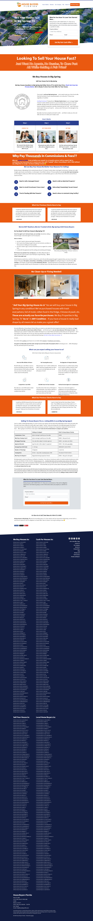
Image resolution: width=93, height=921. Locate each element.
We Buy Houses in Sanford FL (18, 640)
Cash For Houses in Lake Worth (42, 712)
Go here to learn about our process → (53, 335)
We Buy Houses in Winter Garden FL (20, 681)
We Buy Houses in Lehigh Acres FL (19, 568)
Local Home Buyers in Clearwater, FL (43, 747)
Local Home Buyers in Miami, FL (42, 721)
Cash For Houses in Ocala (41, 645)
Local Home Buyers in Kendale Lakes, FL (43, 833)
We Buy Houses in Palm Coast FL (19, 593)
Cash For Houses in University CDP (42, 677)
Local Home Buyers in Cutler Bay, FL (43, 869)
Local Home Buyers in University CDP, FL (43, 855)
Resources (77, 547)
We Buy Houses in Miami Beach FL (19, 595)
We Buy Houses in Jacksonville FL (19, 542)
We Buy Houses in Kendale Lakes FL (20, 655)
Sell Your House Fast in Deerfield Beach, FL (21, 783)
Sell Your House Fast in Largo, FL (19, 780)
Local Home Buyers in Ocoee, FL (42, 852)
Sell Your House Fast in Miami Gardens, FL (21, 757)
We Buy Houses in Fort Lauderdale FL (20, 557)
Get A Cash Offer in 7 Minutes (72, 13)
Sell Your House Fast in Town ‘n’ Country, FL (21, 778)
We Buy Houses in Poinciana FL (19, 626)
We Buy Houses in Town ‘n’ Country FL (20, 600)
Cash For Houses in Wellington (41, 633)
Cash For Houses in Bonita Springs (42, 650)
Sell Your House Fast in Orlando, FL (19, 725)
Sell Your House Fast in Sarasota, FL (20, 835)
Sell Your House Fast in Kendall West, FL (20, 884)
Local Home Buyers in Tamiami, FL (42, 838)
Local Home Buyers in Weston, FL (42, 795)
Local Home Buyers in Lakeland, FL (42, 752)
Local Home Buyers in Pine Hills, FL (42, 788)
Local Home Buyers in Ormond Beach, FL (43, 867)
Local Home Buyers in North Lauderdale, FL (44, 864)
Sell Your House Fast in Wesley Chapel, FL (21, 840)
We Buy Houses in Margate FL (18, 653)
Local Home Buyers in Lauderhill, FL (42, 793)
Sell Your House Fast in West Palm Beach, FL (21, 756)
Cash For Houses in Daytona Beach (42, 624)
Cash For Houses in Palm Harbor (42, 638)
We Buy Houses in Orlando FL (18, 547)
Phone (51, 35)
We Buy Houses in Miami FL (18, 544)
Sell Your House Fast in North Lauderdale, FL (21, 864)
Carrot (32, 915)
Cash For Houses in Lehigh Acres (42, 568)
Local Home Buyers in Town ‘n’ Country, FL (44, 778)
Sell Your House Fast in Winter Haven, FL (20, 862)
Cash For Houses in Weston (41, 617)
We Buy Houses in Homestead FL (19, 621)
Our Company (58, 4)
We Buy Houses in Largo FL (18, 602)
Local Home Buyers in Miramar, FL (42, 740)
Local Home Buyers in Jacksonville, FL (43, 720)
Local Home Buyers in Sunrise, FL (42, 764)
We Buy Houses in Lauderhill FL (19, 616)
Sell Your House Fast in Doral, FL (19, 809)
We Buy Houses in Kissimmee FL (19, 614)
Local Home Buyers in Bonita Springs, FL (43, 828)
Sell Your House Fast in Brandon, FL (20, 751)
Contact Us (77, 543)
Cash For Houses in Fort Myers (42, 598)
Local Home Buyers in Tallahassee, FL (43, 732)
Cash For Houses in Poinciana (41, 626)
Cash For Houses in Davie (41, 583)
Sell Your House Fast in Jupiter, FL (19, 807)
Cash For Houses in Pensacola (41, 669)
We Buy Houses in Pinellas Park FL (19, 665)
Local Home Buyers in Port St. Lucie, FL (43, 730)
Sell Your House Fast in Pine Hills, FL (20, 788)
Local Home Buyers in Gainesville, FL (43, 742)
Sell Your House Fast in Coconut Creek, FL (21, 819)
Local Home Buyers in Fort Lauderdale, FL (44, 735)
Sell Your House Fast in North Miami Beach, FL (21, 870)
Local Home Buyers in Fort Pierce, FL (43, 857)
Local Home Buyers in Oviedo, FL (42, 872)
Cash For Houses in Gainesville (42, 564)
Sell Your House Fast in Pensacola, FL (20, 847)
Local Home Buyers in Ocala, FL (42, 823)
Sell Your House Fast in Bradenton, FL (20, 829)
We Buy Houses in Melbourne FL (19, 604)
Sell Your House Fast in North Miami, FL (20, 814)
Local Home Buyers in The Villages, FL (43, 787)
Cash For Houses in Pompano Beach (43, 576)
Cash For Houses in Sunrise (41, 586)
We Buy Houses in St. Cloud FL (19, 664)
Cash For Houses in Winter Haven (42, 684)
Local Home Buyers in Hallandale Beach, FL (44, 879)
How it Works (45, 4)
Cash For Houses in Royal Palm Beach (43, 700)
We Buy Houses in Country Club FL (19, 672)
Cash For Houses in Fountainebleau (42, 648)
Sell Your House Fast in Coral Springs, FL (20, 744)
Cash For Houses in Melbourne (42, 604)
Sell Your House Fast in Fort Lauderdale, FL (21, 735)
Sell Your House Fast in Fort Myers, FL (20, 776)
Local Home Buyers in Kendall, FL (42, 790)
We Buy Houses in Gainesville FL (19, 564)
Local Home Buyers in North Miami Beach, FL (44, 870)
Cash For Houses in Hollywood (42, 561)
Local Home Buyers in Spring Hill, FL (43, 759)
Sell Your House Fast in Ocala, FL (19, 823)
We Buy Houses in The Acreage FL (19, 705)
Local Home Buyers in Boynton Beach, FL (43, 785)
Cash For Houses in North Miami (42, 636)
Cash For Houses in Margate (41, 653)
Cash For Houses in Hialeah (41, 550)
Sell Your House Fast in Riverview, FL (20, 769)
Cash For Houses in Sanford (41, 640)
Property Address (54, 29)
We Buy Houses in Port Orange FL (19, 634)
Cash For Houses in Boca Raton (42, 585)
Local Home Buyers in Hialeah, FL (42, 728)
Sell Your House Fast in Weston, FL (19, 795)
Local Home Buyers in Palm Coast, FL (43, 771)
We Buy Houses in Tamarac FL (19, 628)
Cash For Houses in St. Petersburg (42, 549)
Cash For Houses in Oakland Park (42, 682)
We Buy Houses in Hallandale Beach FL (20, 701)
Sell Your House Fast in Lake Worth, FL (20, 889)
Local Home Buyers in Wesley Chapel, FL (43, 840)
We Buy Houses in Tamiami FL (18, 660)
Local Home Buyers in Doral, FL (42, 809)
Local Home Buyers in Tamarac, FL (42, 805)
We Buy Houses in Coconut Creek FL (20, 641)
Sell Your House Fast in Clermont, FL (20, 888)
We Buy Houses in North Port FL (19, 619)
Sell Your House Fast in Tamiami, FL (20, 838)
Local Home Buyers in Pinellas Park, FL (43, 843)
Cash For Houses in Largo (41, 602)
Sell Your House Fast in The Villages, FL (20, 787)
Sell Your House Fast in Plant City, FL (20, 881)
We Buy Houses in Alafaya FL (18, 597)
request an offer (23, 160)
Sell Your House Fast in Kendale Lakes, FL (21, 833)
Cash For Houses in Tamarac (41, 628)
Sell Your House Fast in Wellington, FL (20, 811)
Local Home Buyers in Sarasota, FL (42, 835)
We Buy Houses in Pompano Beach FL (20, 576)
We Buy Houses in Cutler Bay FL (19, 691)
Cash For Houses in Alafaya (41, 597)
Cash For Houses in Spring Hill (41, 581)
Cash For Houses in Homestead (42, 621)
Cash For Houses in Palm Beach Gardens (43, 658)
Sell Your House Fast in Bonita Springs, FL (21, 828)
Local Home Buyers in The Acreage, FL (43, 882)
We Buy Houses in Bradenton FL (19, 652)
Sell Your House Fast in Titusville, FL (20, 853)
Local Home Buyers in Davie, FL (42, 761)
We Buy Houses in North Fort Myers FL (20, 696)
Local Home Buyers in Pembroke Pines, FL (44, 737)
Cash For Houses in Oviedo (41, 694)
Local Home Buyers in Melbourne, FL (43, 781)
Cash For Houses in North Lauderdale (43, 686)
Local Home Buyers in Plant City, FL (42, 881)
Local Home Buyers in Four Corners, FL (43, 886)
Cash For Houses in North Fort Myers (43, 696)
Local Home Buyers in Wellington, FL (43, 811)
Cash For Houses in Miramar (41, 562)
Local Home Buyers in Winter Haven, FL (43, 862)
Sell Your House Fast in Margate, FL (20, 831)
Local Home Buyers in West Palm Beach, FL (44, 756)
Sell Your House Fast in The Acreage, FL (20, 882)
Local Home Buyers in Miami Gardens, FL (43, 757)
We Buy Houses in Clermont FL (19, 710)
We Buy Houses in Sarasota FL (19, 657)
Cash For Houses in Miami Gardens (42, 580)
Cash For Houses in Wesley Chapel (42, 662)
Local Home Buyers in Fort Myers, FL (43, 776)
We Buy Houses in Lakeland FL (19, 574)
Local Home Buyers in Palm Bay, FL (42, 749)
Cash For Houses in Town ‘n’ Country (43, 600)
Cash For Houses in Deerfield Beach (43, 605)
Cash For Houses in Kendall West (42, 706)
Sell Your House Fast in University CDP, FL (21, 855)
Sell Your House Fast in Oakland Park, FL (20, 860)
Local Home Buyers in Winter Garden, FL (43, 858)
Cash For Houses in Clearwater (42, 569)
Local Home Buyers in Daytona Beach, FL (43, 802)
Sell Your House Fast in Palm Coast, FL (20, 771)
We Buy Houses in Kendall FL (18, 612)
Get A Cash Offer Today (75, 541)
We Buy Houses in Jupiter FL (18, 629)
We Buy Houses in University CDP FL (20, 677)
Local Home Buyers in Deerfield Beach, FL (44, 783)
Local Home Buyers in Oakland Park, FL (43, 860)
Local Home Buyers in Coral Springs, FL (43, 744)
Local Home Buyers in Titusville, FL (42, 853)
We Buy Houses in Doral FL (18, 631)
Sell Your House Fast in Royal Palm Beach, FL (21, 877)
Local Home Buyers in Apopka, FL (42, 845)
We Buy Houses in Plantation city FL (20, 588)
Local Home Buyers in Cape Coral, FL (43, 733)
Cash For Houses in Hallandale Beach (43, 701)
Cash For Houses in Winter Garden (42, 681)
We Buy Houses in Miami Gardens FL (20, 580)
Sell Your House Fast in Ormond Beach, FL (21, 867)
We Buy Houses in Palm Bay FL (19, 571)
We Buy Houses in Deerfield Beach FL (20, 605)
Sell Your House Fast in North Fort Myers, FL (21, 874)
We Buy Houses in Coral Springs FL (19, 566)
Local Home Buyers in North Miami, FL (43, 814)
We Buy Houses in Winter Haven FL (19, 684)
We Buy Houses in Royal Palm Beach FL (20, 700)
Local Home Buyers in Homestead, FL (43, 799)
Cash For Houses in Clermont (41, 710)
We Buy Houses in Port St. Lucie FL (19, 552)
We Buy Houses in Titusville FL (19, 676)
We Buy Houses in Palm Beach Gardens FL (21, 658)
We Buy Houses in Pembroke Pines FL (20, 559)
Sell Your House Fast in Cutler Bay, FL (20, 869)
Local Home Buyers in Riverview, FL (42, 769)
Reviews (52, 4)
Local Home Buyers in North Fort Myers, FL (44, 874)
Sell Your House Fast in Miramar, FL (19, 740)
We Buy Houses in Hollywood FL (19, 561)
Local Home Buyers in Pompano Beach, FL (44, 754)
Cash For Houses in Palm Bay (41, 571)
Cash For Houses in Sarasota (41, 657)
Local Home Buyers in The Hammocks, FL (44, 824)
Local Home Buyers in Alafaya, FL (42, 775)
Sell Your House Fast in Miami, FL (19, 721)
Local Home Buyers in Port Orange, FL (43, 812)
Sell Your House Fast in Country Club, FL (20, 850)
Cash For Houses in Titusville (41, 676)
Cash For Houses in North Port (41, 619)
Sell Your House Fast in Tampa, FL (19, 723)
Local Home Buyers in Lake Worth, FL (43, 889)
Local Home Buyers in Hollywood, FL (43, 739)
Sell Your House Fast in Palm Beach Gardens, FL (22, 836)
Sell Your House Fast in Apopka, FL (19, 845)
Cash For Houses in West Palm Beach (43, 578)
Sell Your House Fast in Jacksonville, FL (20, 720)
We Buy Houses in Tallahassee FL (19, 554)
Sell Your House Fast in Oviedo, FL (19, 872)
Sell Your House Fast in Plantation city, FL (21, 766)
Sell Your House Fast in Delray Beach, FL (20, 800)
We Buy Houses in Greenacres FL (19, 698)
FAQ (63, 4)
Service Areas (77, 554)
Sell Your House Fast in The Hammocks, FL (21, 824)
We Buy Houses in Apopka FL (18, 667)
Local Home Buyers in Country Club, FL (43, 850)
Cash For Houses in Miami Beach (42, 595)
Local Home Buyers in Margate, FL (42, 831)
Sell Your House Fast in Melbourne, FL (20, 781)
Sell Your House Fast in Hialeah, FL (19, 728)
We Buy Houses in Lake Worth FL (19, 712)
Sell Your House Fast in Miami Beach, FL (20, 773)
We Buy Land (77, 553)
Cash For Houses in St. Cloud (41, 664)
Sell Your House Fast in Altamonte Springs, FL (21, 865)
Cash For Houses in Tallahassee (42, 554)
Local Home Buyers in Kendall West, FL (43, 884)
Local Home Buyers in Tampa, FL (42, 723)
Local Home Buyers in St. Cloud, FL (42, 841)
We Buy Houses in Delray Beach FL (19, 622)
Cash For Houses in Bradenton (41, 652)
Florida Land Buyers (75, 556)
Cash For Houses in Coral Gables (42, 670)
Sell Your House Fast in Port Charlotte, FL (21, 821)
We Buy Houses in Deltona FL (18, 590)
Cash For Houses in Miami (41, 544)
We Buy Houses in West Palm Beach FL (20, 578)
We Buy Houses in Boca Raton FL (19, 585)
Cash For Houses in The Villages (42, 609)
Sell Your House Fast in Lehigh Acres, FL (20, 745)
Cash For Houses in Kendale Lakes (42, 655)
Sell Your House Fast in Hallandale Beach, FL (21, 879)
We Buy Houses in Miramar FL (18, 562)
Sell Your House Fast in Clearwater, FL (20, 747)
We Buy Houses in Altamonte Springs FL (20, 688)
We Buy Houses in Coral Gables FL (19, 670)
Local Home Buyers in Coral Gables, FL (43, 848)
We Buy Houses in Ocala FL (18, 645)
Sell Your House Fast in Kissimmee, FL (20, 792)
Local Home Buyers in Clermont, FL (42, 888)
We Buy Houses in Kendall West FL (19, 706)
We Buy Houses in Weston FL (18, 617)
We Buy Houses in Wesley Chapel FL (20, 662)
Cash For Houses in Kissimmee (42, 614)
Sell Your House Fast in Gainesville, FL (20, 742)
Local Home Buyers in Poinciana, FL (42, 804)
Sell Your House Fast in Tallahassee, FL (20, 732)
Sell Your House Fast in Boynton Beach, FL (21, 785)
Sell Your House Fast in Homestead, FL (20, 799)
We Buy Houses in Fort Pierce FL (19, 679)
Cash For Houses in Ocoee (41, 674)
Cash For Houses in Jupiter (41, 629)
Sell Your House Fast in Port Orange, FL (20, 812)
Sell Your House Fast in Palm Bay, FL (20, 749)
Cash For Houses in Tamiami (41, 660)
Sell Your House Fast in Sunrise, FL (19, 764)
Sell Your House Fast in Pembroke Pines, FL (21, 737)
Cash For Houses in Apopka (41, 667)
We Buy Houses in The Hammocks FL (20, 646)
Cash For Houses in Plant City (41, 703)
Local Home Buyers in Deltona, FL (42, 768)
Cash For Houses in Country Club (42, 672)
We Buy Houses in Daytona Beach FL (20, 624)
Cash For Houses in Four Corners (42, 708)
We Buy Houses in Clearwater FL (19, 569)
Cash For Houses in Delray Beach (42, 622)
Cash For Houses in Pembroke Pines (43, 559)
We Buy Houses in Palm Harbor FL (19, 638)
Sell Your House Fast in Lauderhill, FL (20, 793)
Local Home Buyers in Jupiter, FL (42, 807)
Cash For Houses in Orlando (41, 547)
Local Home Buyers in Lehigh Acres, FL (43, 745)
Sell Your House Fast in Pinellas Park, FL (20, 843)
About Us (67, 4)
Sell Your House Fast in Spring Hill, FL (20, 759)
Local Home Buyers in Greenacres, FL (43, 876)
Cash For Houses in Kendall (41, 612)
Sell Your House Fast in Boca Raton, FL (20, 763)
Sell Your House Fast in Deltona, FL (19, 768)
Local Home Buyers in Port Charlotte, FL (43, 821)
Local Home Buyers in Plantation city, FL (43, 766)
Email (66, 35)
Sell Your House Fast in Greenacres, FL (20, 876)
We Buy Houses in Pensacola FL (19, 669)
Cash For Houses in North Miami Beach (43, 693)
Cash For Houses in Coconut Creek (42, 641)
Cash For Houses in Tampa (41, 545)
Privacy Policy (77, 549)
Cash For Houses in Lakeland (41, 574)
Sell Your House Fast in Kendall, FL (19, 790)
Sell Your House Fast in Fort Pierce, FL (20, 857)
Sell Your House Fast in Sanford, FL (19, 817)
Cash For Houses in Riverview (41, 592)
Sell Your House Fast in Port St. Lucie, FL (20, 730)
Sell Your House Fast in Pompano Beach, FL (21, 754)
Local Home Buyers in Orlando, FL (42, 725)
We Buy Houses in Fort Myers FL (19, 598)
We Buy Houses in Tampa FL (18, 545)
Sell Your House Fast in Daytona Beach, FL (21, 802)
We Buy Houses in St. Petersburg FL (20, 549)
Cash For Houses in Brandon (41, 573)
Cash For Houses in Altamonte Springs (43, 688)
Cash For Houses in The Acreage (42, 705)
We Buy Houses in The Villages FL (19, 609)
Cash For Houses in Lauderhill (41, 616)
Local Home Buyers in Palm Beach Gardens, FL (44, 836)
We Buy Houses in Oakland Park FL (19, 682)
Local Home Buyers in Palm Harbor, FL (43, 816)
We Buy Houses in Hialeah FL (18, 550)
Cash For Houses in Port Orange (42, 634)
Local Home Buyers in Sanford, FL (42, 817)
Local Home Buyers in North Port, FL (43, 797)
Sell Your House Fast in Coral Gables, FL (20, 848)
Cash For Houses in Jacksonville (42, 542)
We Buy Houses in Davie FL (18, 583)
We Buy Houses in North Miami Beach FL (20, 693)
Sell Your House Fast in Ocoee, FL (19, 852)
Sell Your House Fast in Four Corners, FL (20, 886)
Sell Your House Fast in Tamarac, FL (20, 805)
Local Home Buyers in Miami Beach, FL (43, 773)
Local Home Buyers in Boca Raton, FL (43, 763)
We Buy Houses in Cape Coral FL (19, 556)
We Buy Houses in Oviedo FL (18, 694)
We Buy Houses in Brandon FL (18, 573)
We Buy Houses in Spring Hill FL (19, 581)
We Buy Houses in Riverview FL (19, 592)
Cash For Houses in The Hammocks (42, 646)
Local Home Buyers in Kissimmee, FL (43, 792)
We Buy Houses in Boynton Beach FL (20, 607)
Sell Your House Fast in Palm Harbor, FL (20, 816)
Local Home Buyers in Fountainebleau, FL (44, 826)
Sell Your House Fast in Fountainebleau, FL (21, 826)
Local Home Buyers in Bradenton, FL (43, 829)
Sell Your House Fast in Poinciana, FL (20, 804)
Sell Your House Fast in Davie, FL (19, 761)
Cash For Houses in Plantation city (42, 588)
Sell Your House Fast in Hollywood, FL (20, 739)
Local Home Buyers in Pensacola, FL (43, 847)
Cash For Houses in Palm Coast (42, 593)
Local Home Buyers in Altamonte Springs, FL (44, 865)
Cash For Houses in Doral (40, 631)
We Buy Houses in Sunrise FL (18, 586)
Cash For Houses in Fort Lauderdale (43, 557)
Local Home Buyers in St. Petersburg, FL (43, 727)
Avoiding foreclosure (42, 101)
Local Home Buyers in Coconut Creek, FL (43, 819)
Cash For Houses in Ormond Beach (42, 689)
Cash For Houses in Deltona (41, 590)
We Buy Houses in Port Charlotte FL (20, 643)
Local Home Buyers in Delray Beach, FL (43, 800)
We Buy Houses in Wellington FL (19, 633)
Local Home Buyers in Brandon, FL (42, 751)
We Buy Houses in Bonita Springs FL (20, 650)
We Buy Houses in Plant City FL (19, 703)
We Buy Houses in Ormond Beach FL (20, 689)
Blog (79, 551)
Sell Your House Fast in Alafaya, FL (19, 775)
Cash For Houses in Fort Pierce (42, 679)
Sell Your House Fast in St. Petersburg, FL (21, 727)
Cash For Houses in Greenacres (42, 698)
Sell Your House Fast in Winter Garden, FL (21, 858)
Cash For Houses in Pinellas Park (42, 665)
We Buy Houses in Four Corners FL (19, 708)
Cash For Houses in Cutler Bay (41, 691)
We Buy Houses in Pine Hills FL (19, 610)
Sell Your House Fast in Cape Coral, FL (20, 733)
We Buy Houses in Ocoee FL (18, 674)
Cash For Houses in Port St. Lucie (42, 552)
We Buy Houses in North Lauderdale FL (20, 686)
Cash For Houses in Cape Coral (42, 556)
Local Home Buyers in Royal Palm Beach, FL (44, 877)
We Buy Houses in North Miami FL (19, 636)
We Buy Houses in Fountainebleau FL (20, 648)
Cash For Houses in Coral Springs (42, 566)
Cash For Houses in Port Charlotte (42, 643)
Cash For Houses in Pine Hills (41, 610)
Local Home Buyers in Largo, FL (42, 780)
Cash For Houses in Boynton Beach (42, 607)
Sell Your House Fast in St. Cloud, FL (20, 841)
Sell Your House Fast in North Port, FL (20, 797)
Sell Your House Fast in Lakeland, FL (20, 752)
